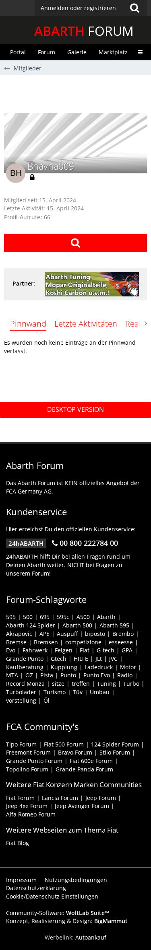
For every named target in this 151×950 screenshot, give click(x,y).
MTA (12, 675)
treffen (81, 683)
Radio (124, 675)
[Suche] (134, 8)
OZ (29, 675)
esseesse (121, 642)
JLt (98, 658)
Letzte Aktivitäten (85, 323)
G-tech (105, 650)
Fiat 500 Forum (64, 744)
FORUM (84, 30)
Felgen (63, 650)
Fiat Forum (20, 798)
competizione (83, 642)
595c (63, 617)
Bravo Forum (75, 752)
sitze (58, 683)
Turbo (131, 683)
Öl (46, 700)
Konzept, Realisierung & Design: (67, 921)
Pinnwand (28, 323)
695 (45, 617)
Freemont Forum (28, 752)
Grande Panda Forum (84, 769)
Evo (10, 650)
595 (11, 617)
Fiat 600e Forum (91, 761)
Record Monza (25, 683)
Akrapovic (19, 633)
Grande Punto (24, 658)
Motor (128, 667)
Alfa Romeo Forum (31, 814)
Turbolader (21, 692)
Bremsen (46, 642)
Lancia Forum (60, 798)
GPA (127, 650)
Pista (46, 675)
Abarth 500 (77, 625)
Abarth (106, 617)
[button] (91, 8)
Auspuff (67, 633)
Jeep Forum (100, 798)
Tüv (78, 692)
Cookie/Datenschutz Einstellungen (52, 896)
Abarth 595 (114, 625)
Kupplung (64, 667)
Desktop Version (75, 409)
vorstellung (21, 700)
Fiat (84, 650)
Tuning (106, 683)
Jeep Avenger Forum (82, 806)
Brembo (123, 633)
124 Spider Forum (115, 744)
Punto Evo (96, 675)
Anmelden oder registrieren (78, 8)
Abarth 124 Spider (30, 625)
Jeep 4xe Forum (27, 806)
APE (44, 633)
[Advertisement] (77, 93)
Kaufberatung (24, 667)
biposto (95, 633)
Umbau (100, 692)
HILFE (81, 658)
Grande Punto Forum (34, 761)
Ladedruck (99, 667)
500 (28, 617)
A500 (83, 617)
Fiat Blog (17, 843)
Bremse (16, 642)
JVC (113, 658)
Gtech (58, 658)
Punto (68, 675)
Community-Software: (57, 913)
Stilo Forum (114, 752)
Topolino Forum (27, 769)
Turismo (54, 692)
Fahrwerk (35, 650)
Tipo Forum (21, 744)
